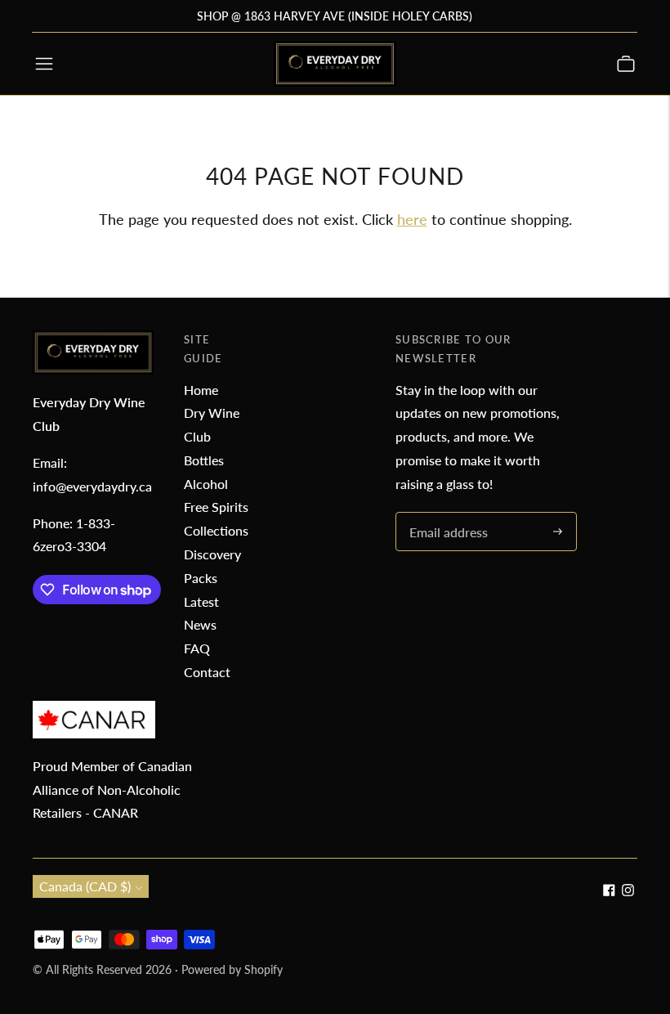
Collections (216, 530)
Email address (446, 513)
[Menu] (44, 64)
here (412, 219)
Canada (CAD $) (85, 886)
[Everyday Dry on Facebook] (609, 891)
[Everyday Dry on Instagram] (628, 891)
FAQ (197, 648)
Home (201, 389)
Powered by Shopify (232, 969)
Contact (207, 672)
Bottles (204, 460)
